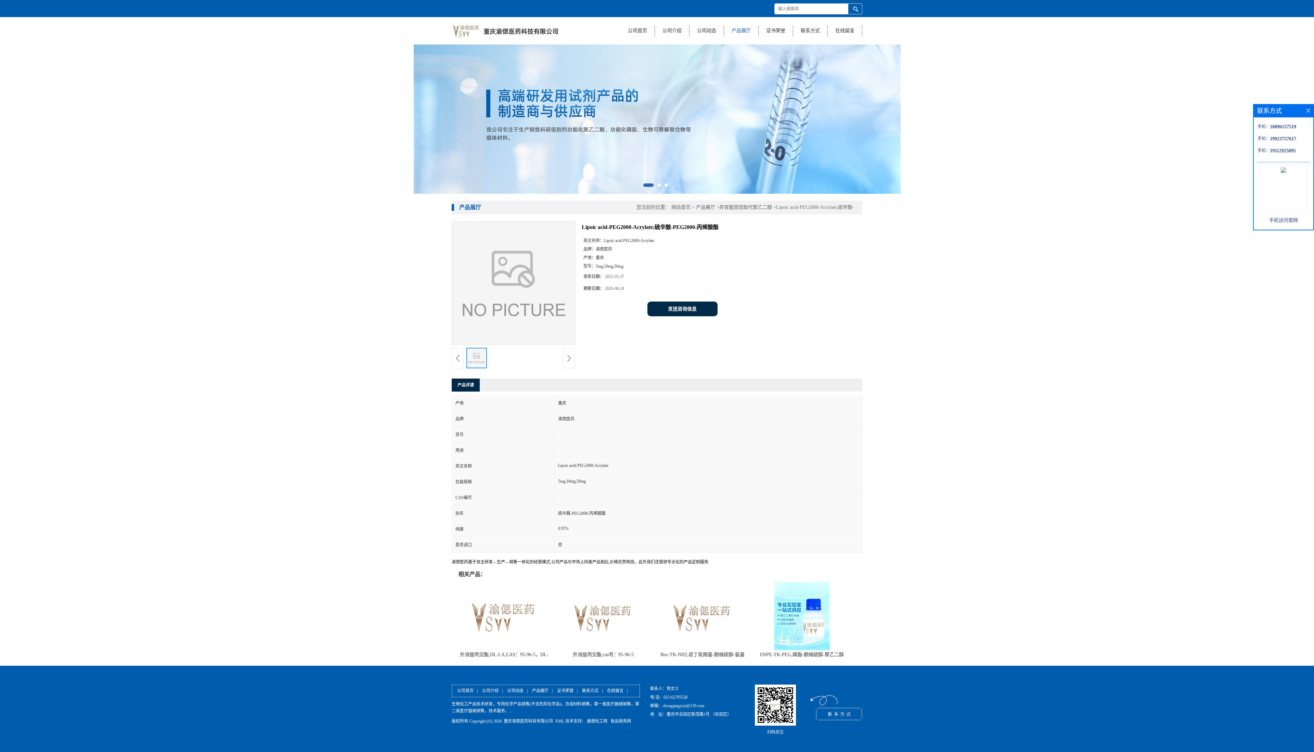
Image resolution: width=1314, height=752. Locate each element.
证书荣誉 (775, 30)
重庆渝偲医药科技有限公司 (528, 721)
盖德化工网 (597, 721)
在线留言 (844, 30)
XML (559, 721)
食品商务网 (620, 721)
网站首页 (681, 207)
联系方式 (810, 30)
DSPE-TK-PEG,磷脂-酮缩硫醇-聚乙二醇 (802, 654)
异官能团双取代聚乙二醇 (745, 207)
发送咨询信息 (682, 308)
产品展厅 (741, 30)
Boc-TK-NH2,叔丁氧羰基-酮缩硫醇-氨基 (702, 654)
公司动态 (706, 30)
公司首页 (637, 30)
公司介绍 (672, 30)
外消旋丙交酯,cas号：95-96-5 (603, 654)
